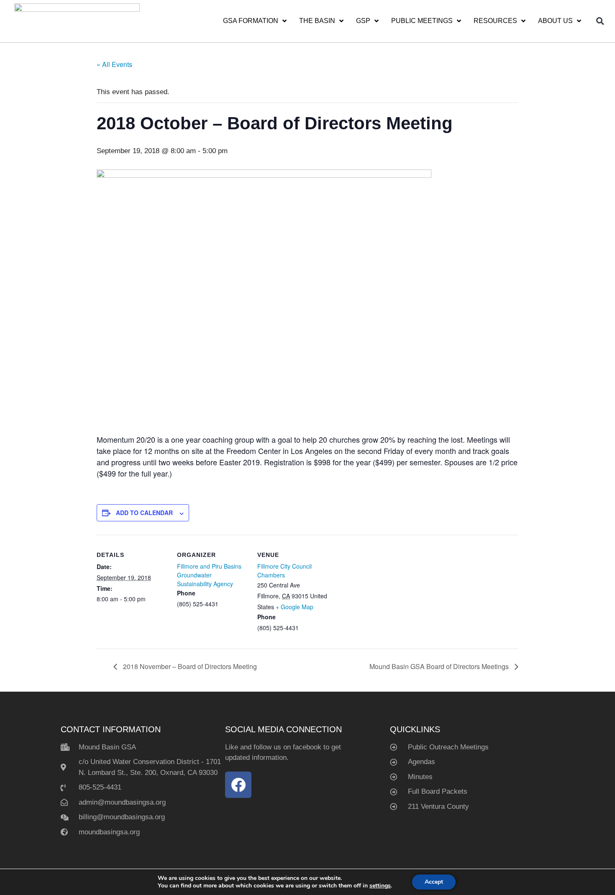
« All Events (114, 64)
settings (380, 886)
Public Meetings (422, 20)
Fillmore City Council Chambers (284, 570)
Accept (434, 882)
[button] (600, 21)
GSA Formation (250, 20)
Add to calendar (144, 512)
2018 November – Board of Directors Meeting (189, 666)
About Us (555, 20)
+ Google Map (294, 607)
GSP (363, 20)
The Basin (317, 20)
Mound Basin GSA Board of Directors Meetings (439, 666)
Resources (495, 20)
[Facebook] (238, 785)
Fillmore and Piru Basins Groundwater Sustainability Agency (209, 575)
